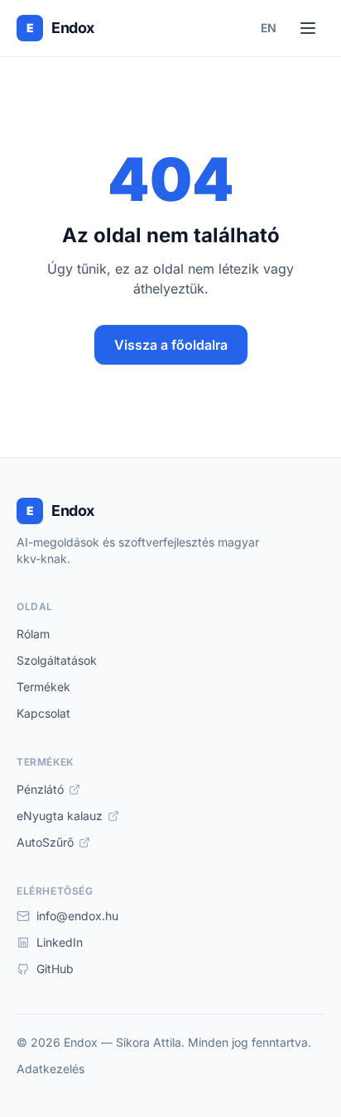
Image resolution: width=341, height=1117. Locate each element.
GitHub (55, 969)
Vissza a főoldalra (171, 345)
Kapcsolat (43, 713)
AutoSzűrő (45, 842)
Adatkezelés (50, 1069)
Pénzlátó (40, 789)
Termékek (43, 687)
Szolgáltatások (57, 660)
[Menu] (307, 28)
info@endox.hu (77, 916)
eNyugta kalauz (60, 816)
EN (268, 28)
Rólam (33, 634)
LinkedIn (59, 942)
